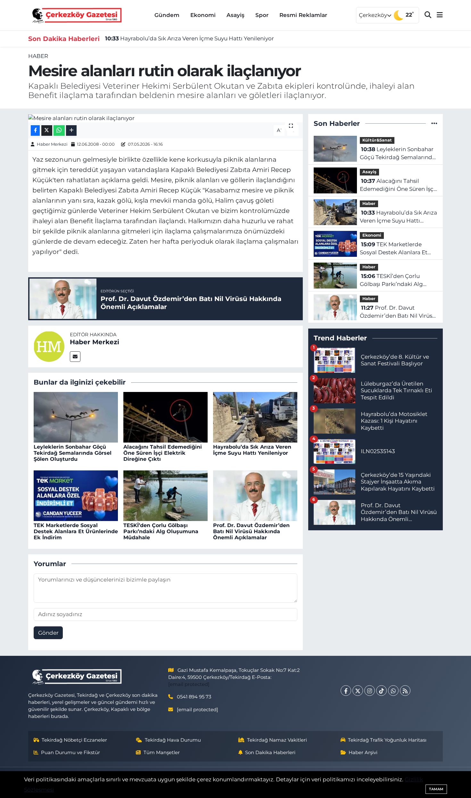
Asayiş (235, 15)
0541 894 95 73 (194, 697)
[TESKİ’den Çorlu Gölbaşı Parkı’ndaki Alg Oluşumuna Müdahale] (165, 495)
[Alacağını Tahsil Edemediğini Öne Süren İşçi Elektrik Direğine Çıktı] (165, 416)
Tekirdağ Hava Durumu (173, 740)
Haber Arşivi (363, 752)
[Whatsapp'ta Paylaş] (59, 130)
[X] (357, 690)
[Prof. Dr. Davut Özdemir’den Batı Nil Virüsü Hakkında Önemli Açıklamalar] (255, 495)
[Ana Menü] (437, 15)
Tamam (436, 789)
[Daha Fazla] (71, 130)
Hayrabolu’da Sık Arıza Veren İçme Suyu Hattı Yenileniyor (189, 38)
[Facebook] (346, 690)
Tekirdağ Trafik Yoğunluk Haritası (387, 740)
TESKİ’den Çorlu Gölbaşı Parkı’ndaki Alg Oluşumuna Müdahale (160, 531)
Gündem (166, 15)
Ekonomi (203, 15)
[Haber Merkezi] (49, 346)
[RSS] (405, 690)
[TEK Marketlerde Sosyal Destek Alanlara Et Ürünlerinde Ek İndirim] (76, 495)
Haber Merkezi (52, 144)
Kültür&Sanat (377, 140)
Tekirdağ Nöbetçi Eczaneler (74, 740)
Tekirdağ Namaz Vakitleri (277, 740)
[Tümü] (434, 123)
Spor (262, 15)
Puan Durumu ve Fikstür (70, 752)
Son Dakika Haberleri (270, 752)
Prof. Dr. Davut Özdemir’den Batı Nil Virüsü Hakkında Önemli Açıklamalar (251, 531)
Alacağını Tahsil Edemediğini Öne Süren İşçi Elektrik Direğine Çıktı (162, 453)
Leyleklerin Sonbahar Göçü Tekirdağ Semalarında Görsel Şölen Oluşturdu (73, 453)
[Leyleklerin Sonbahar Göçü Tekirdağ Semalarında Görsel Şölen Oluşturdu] (76, 416)
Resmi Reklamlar (303, 15)
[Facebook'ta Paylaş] (35, 130)
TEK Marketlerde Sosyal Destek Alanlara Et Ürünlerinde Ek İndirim (76, 531)
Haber (38, 56)
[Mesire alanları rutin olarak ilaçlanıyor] (165, 118)
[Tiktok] (381, 690)
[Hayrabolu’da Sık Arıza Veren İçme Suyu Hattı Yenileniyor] (255, 416)
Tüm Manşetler (162, 752)
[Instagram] (369, 690)
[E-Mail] (75, 356)
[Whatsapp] (393, 690)
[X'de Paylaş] (46, 130)
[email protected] (189, 684)
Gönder (48, 633)
